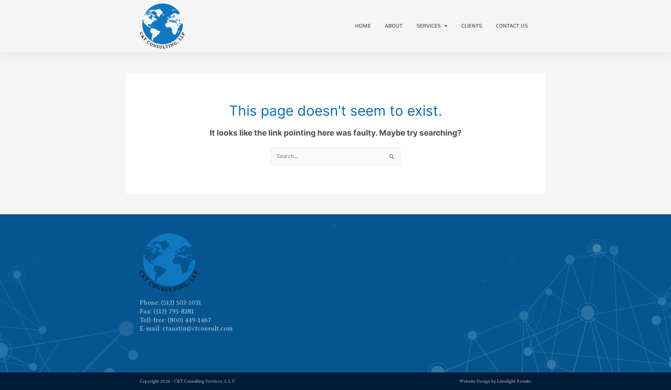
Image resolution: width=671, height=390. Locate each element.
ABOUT (394, 26)
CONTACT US (512, 26)
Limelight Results (514, 381)
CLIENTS (471, 26)
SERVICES (429, 26)
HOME (363, 26)
